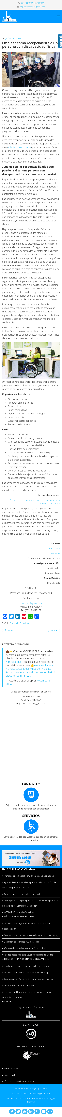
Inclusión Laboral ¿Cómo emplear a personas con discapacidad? (26, 926)
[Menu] (58, 16)
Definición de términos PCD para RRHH (22, 941)
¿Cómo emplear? (13, 38)
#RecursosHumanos (31, 672)
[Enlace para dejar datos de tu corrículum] (31, 795)
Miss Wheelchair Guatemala (31, 1046)
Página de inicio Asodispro (31, 1007)
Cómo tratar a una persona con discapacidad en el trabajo (31, 935)
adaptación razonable (19, 147)
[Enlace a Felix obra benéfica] (31, 1034)
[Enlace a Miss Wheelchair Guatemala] (31, 1055)
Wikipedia (55, 553)
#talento (46, 668)
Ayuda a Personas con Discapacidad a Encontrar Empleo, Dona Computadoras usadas (30, 885)
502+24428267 (27, 3)
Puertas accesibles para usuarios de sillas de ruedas (28, 954)
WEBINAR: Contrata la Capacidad (19, 912)
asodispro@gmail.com (31, 603)
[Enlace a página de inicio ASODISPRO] (31, 1014)
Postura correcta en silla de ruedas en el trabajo (26, 972)
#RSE (53, 672)
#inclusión (35, 668)
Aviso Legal (9, 1075)
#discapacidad (13, 661)
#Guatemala (12, 672)
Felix (36, 1025)
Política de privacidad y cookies (19, 1081)
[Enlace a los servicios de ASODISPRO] (31, 826)
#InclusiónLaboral (43, 665)
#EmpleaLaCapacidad (18, 668)
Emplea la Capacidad (20, 623)
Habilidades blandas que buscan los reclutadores (27, 966)
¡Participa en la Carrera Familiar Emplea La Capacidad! (29, 875)
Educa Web (54, 548)
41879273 (40, 3)
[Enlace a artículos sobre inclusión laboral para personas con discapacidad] (31, 765)
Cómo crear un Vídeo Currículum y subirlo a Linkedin (28, 979)
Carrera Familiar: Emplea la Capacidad (22, 894)
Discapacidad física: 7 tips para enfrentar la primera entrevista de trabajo (27, 995)
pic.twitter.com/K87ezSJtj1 (20, 675)
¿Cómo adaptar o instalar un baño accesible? (25, 948)
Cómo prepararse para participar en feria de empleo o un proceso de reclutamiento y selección (30, 903)
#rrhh (47, 672)
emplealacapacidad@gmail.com (32, 6)
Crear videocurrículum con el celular (20, 985)
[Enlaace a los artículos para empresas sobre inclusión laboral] (31, 734)
